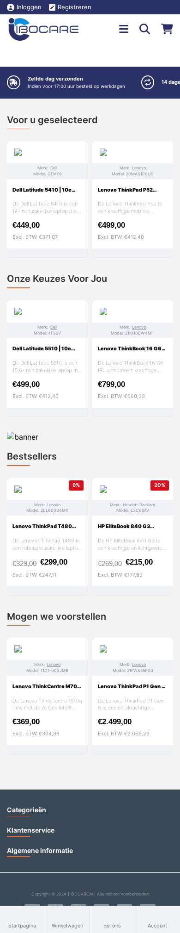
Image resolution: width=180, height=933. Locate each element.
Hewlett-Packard (139, 504)
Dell (53, 167)
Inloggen (29, 7)
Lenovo (139, 167)
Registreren (74, 7)
